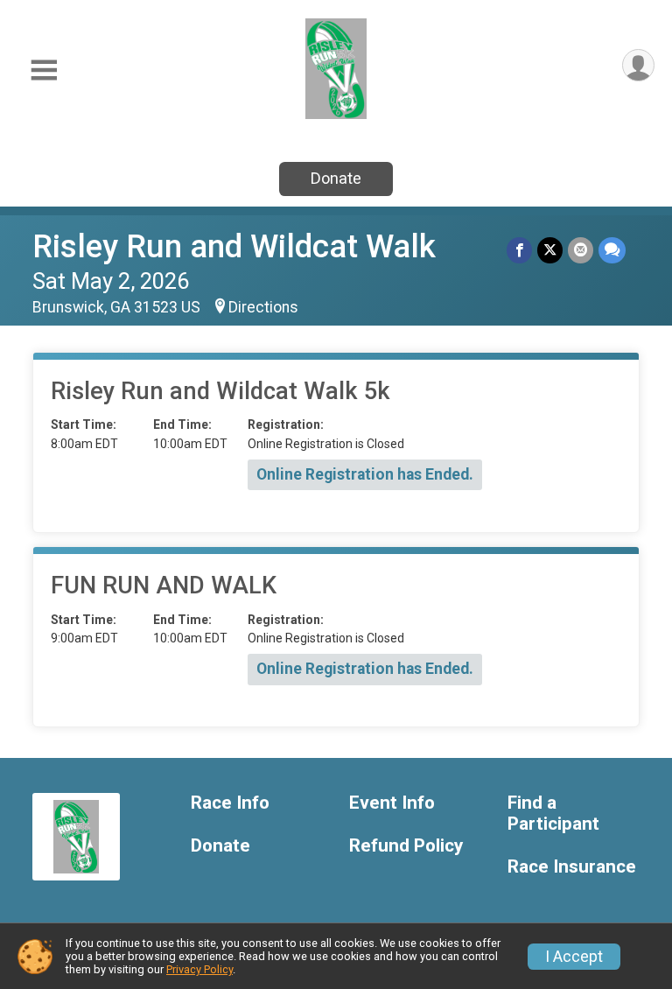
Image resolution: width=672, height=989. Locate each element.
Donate (336, 178)
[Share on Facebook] (519, 250)
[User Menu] (638, 65)
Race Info (230, 803)
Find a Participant (553, 813)
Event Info (392, 803)
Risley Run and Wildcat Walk (234, 246)
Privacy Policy (199, 969)
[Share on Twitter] (550, 250)
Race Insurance (572, 867)
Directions (263, 307)
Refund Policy (406, 846)
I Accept (574, 956)
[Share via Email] (580, 250)
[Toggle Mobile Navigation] (43, 70)
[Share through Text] (612, 250)
